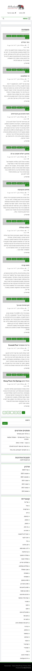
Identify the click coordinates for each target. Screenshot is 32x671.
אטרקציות (26, 509)
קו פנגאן (26, 630)
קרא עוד (27, 63)
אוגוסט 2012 (25, 491)
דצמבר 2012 (25, 484)
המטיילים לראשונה (23, 534)
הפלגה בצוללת (24, 227)
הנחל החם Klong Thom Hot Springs (16, 381)
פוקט (27, 605)
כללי (27, 541)
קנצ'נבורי (26, 644)
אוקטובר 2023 (25, 473)
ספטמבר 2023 (25, 477)
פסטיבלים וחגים (24, 612)
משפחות (14, 36)
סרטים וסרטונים (24, 594)
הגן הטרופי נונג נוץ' (23, 305)
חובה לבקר (26, 36)
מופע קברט (25, 265)
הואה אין (26, 530)
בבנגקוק (26, 516)
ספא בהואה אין (24, 584)
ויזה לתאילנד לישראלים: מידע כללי (19, 450)
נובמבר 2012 (25, 487)
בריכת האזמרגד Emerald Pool (18, 345)
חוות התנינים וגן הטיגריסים (20, 114)
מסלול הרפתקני (24, 555)
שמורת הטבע (25, 655)
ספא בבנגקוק (25, 580)
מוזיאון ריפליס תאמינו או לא (20, 154)
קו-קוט (27, 640)
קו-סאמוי (26, 633)
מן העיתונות (25, 552)
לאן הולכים (20, 36)
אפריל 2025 (25, 470)
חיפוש (27, 420)
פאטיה (27, 38)
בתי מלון (26, 527)
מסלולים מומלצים (24, 566)
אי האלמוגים (25, 76)
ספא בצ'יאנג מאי (24, 587)
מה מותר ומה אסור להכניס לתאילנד (19, 446)
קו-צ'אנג (26, 637)
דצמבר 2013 (25, 480)
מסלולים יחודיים (24, 562)
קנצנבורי (26, 647)
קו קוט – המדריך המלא (22, 443)
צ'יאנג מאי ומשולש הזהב (22, 623)
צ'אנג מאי (26, 616)
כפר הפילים (25, 42)
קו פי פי (26, 626)
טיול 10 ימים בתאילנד (23, 434)
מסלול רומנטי (25, 559)
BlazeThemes (27, 667)
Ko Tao (26, 502)
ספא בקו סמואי (24, 591)
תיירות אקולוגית (24, 658)
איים (27, 513)
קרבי (28, 341)
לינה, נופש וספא (24, 548)
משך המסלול (25, 569)
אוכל (27, 506)
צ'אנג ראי (26, 619)
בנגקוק (27, 520)
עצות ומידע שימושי (23, 598)
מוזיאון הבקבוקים (23, 190)
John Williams (21, 45)
